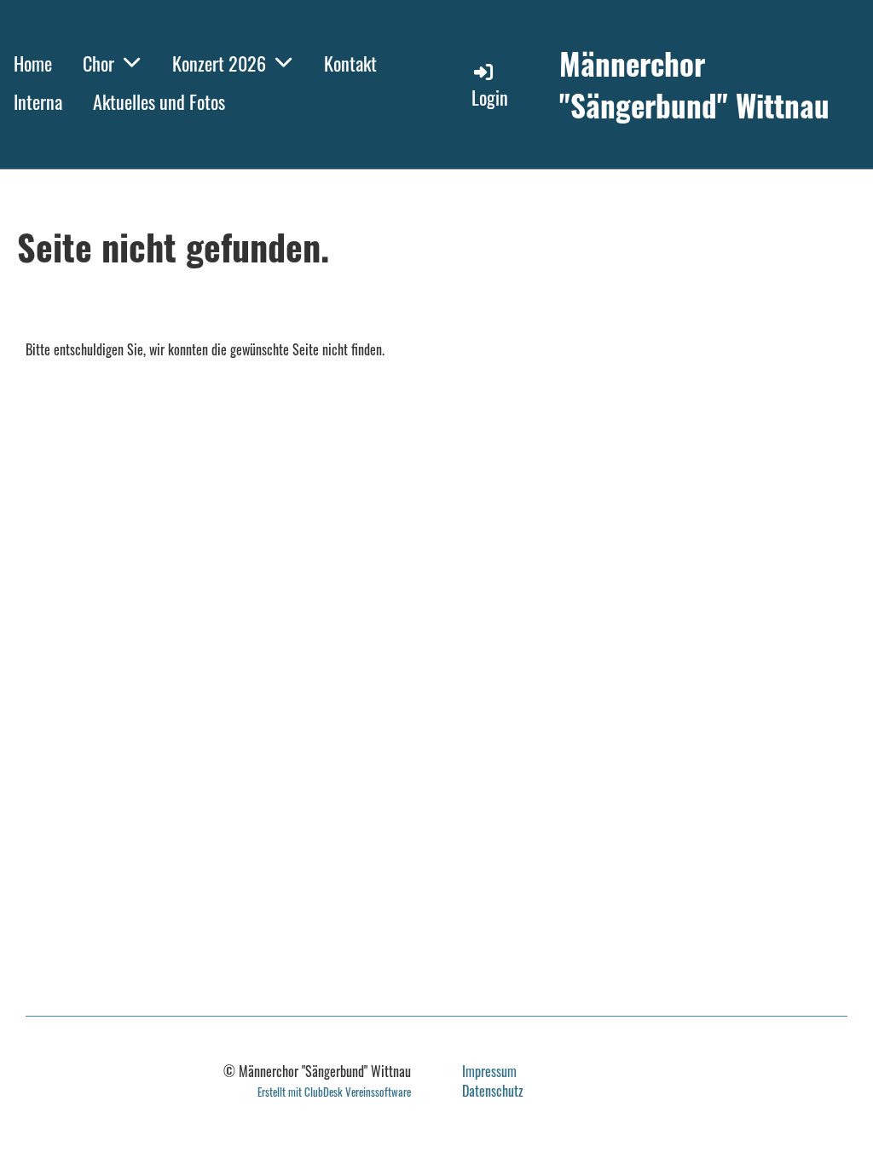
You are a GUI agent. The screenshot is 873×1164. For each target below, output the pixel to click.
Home (33, 63)
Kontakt (350, 63)
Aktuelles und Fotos (159, 101)
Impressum (489, 1071)
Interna (38, 101)
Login (489, 97)
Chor (98, 63)
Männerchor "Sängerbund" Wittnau (694, 84)
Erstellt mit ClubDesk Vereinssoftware (334, 1092)
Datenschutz (492, 1090)
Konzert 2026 (219, 63)
